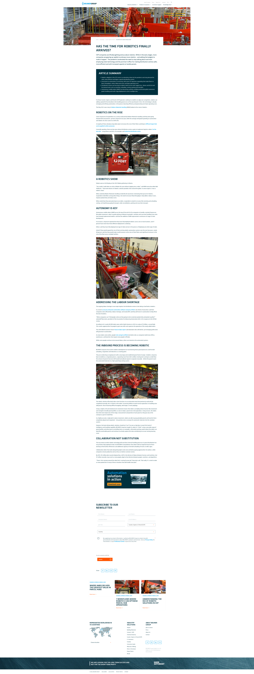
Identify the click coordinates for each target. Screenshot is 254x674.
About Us (148, 632)
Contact (148, 634)
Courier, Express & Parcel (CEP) (134, 637)
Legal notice (111, 671)
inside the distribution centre (132, 131)
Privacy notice (119, 671)
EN (167, 2)
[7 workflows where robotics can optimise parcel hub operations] (127, 587)
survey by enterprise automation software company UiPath (118, 310)
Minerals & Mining (131, 646)
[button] (102, 570)
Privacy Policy (149, 540)
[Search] (171, 2)
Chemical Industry (131, 634)
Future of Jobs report (120, 329)
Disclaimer (104, 671)
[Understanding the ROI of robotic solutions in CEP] (153, 587)
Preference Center (119, 541)
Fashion (129, 642)
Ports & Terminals (131, 649)
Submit (100, 559)
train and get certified (122, 335)
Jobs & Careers (149, 627)
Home (97, 39)
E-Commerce (130, 639)
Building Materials (131, 630)
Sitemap (126, 671)
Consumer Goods (131, 644)
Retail (128, 653)
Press (147, 630)
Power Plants (130, 651)
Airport (128, 627)
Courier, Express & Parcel (110, 39)
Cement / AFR (130, 632)
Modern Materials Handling (118, 107)
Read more (92, 594)
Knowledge (102, 39)
